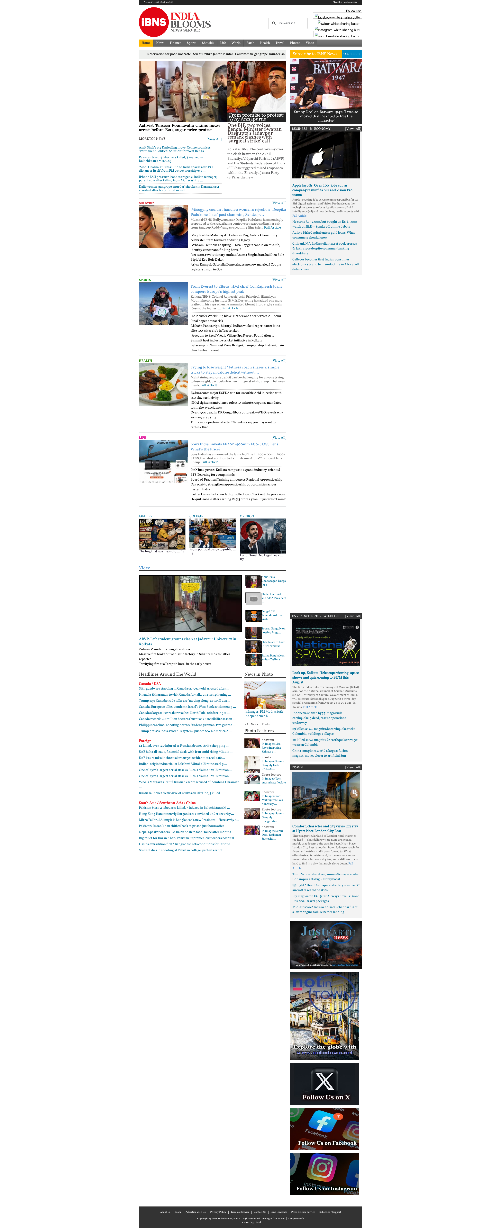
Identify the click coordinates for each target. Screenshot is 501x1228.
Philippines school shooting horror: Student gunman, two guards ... (187, 725)
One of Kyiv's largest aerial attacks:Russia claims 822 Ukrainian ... (185, 770)
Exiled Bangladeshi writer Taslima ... (273, 658)
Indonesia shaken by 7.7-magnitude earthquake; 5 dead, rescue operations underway (319, 718)
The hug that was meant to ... (159, 551)
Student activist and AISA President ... (273, 598)
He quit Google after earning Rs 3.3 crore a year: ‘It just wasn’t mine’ (238, 499)
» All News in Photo (256, 724)
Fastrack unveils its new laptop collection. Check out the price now (238, 494)
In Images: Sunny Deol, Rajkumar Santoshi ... (272, 835)
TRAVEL (298, 767)
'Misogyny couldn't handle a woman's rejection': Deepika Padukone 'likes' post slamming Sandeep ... (238, 212)
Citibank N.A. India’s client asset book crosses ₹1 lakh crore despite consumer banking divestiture (324, 248)
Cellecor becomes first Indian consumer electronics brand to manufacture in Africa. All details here (325, 264)
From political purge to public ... (212, 549)
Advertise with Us (196, 1212)
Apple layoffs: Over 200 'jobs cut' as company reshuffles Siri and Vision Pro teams (322, 190)
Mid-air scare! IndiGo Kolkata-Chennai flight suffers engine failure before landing (325, 909)
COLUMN (196, 516)
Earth (250, 43)
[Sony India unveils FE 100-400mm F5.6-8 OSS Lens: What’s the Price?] (163, 461)
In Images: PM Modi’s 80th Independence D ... (263, 714)
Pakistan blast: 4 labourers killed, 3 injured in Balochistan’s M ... (184, 808)
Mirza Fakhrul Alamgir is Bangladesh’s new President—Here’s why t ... (189, 820)
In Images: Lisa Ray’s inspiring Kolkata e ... (271, 748)
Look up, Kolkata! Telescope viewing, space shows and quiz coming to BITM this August (325, 678)
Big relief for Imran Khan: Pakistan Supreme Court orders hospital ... (188, 838)
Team (178, 1212)
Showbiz (208, 43)
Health (265, 43)
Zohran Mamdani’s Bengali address (164, 649)
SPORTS (145, 280)
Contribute (351, 54)
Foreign (145, 741)
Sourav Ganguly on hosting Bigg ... (273, 631)
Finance (175, 43)
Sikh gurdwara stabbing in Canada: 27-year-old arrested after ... (184, 688)
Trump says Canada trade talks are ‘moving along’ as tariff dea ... (184, 701)
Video (310, 43)
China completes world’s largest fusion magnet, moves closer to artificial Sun (320, 753)
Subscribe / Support (330, 1212)
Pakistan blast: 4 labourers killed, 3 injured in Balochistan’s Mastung (171, 159)
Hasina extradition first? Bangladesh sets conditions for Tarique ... (186, 844)
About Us (165, 1212)
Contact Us (260, 1212)
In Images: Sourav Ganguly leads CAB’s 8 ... (273, 765)
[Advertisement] (326, 443)
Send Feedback (279, 1212)
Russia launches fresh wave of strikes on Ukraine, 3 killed (179, 793)
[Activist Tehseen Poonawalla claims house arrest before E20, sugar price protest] (183, 91)
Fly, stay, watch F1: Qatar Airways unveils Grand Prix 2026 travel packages (326, 898)
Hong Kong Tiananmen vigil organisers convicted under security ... (186, 814)
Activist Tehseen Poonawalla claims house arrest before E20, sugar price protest (179, 128)
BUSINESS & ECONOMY (311, 129)
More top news (152, 139)
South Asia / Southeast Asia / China (167, 803)
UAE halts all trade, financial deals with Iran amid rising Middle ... (185, 752)
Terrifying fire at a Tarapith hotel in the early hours (175, 664)
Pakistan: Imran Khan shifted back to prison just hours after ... (183, 826)
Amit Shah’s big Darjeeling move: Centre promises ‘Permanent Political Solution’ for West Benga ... (175, 149)
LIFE (142, 438)
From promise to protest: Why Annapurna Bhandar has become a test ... (256, 121)
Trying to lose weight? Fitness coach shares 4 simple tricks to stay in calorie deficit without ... (235, 370)
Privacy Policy (218, 1212)
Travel (280, 43)
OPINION (247, 516)
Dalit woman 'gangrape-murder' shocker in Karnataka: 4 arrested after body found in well (179, 189)
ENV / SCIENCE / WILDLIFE (315, 616)
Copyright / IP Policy (273, 1219)
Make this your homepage (345, 2)
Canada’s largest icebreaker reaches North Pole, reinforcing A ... (184, 713)
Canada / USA (150, 683)
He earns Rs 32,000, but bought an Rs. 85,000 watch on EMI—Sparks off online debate (324, 224)
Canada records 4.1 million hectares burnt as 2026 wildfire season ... (187, 719)
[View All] (214, 139)
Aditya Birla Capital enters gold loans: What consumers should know (323, 235)
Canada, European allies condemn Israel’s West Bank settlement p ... (187, 707)
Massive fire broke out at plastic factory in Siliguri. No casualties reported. (184, 656)
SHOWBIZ (146, 203)
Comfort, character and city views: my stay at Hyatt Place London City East (325, 829)
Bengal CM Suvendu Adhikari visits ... (273, 615)
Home (146, 43)
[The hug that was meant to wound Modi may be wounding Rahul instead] (162, 534)
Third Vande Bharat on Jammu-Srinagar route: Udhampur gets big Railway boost (325, 876)
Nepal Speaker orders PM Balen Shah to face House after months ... (186, 832)
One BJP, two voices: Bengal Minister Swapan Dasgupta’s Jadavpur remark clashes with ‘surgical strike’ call (254, 133)
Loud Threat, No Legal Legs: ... (261, 555)
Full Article (272, 227)
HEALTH (145, 361)
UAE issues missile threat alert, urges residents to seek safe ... (182, 758)
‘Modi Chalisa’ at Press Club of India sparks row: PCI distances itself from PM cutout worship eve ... (176, 169)
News (160, 43)
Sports (191, 43)
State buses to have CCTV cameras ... (273, 644)
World (236, 43)
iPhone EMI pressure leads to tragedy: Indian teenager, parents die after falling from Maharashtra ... (178, 179)
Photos (295, 43)
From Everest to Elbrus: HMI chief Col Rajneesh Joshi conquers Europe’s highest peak (236, 289)
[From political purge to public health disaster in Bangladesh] (212, 533)
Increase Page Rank (250, 1222)
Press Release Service (303, 1212)
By (182, 551)
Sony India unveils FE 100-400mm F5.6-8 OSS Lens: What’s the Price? (235, 447)
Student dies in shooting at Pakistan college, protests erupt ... (182, 850)
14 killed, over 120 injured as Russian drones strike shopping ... (184, 746)
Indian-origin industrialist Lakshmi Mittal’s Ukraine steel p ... (183, 764)
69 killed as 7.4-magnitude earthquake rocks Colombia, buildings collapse (323, 731)
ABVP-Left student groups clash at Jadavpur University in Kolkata (187, 642)
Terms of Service (240, 1212)
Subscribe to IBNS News (315, 54)
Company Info (296, 1219)
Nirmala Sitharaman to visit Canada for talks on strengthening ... (185, 694)
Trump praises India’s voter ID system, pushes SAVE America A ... (185, 731)
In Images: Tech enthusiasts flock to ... (274, 783)
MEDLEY (145, 516)
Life (223, 43)
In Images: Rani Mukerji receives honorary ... (272, 800)
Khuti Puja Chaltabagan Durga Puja (273, 581)
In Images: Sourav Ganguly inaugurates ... (273, 818)
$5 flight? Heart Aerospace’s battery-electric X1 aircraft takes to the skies (326, 887)
